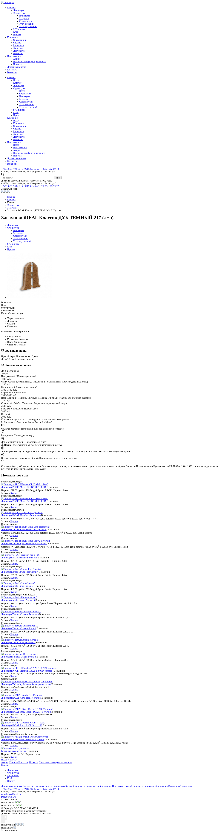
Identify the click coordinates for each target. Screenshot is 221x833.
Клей (15, 32)
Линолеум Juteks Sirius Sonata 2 (17, 586)
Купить (14, 493)
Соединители (26, 21)
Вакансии (18, 53)
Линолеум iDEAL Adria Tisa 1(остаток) (21, 697)
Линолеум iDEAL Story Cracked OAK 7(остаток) (26, 712)
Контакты (12, 69)
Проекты (33, 762)
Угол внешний (26, 23)
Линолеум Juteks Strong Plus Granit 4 (19, 572)
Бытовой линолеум (75, 786)
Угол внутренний (28, 26)
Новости (17, 64)
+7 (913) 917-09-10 (10, 169)
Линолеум (18, 10)
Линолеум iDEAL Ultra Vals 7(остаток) (21, 515)
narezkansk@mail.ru (11, 794)
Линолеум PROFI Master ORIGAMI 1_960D (23, 487)
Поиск (57, 178)
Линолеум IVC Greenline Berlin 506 (19, 557)
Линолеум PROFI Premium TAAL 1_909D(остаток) (27, 670)
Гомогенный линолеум (180, 786)
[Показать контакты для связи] (4, 817)
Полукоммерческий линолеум (127, 786)
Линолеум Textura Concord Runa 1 (18, 628)
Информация (14, 56)
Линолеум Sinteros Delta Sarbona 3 (18, 656)
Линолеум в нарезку (11, 786)
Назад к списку (9, 759)
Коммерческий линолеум (99, 786)
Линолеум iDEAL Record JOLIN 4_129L (21, 725)
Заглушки (24, 18)
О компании (19, 40)
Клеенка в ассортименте (13, 751)
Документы (19, 50)
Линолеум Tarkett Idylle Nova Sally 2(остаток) (24, 543)
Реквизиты (18, 45)
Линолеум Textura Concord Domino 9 (20, 614)
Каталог (11, 7)
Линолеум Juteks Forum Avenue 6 (18, 600)
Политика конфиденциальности (29, 61)
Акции (16, 59)
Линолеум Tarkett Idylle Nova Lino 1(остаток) (24, 529)
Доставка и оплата (16, 67)
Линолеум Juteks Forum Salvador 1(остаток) (23, 739)
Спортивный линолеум (156, 786)
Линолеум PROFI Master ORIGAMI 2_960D (23, 501)
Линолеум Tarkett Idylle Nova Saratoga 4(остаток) (26, 684)
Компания (12, 37)
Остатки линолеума (55, 786)
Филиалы (18, 48)
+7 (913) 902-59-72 (49, 169)
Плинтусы (24, 15)
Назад (16, 80)
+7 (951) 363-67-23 (30, 169)
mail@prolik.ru (8, 797)
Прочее (17, 34)
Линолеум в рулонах (33, 786)
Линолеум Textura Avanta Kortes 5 (18, 642)
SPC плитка (19, 29)
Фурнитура (19, 13)
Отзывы (17, 42)
